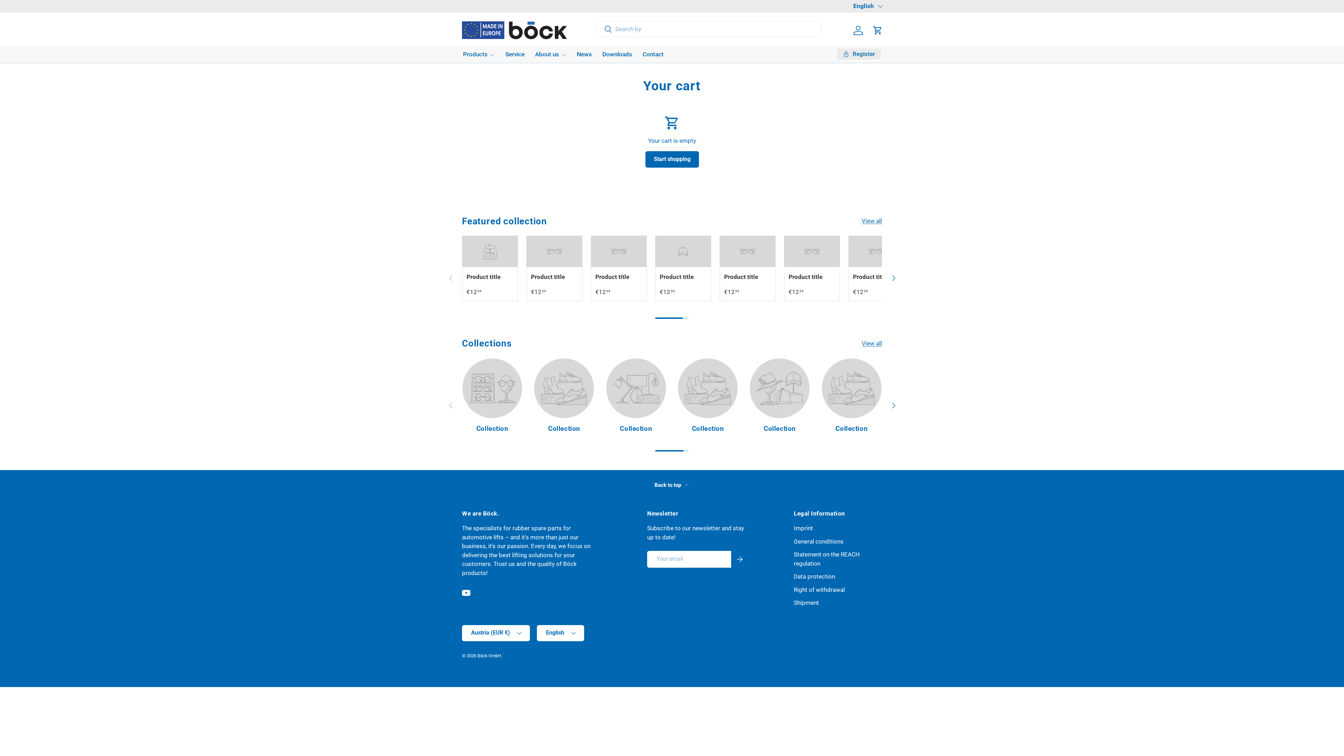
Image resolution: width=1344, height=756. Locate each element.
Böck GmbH (489, 655)
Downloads (617, 54)
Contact (653, 54)
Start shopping (672, 159)
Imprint (803, 528)
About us (547, 54)
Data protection (814, 576)
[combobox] (708, 29)
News (584, 54)
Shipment (806, 602)
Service (515, 54)
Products (475, 54)
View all (872, 220)
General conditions (819, 541)
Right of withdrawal (819, 589)
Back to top (668, 485)
